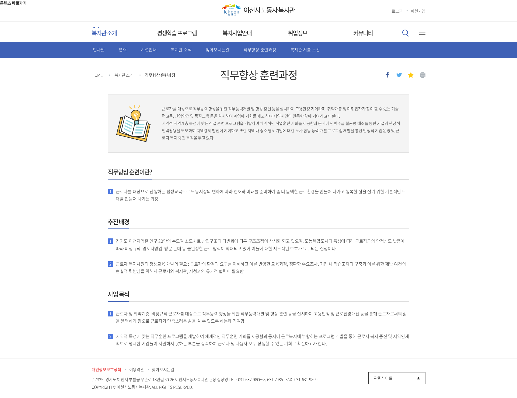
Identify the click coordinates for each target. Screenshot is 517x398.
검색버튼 (405, 33)
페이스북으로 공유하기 (387, 75)
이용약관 (136, 369)
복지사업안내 (236, 33)
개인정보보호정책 (106, 369)
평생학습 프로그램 (177, 33)
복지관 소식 (181, 49)
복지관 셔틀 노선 (305, 49)
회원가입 (418, 11)
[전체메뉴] (421, 33)
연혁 (123, 49)
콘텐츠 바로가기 (13, 3)
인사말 (99, 49)
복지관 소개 (104, 33)
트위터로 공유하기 (399, 75)
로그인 (397, 11)
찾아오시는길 (217, 49)
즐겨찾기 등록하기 (411, 75)
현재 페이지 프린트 (422, 75)
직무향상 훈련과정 (259, 49)
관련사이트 (383, 378)
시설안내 (149, 49)
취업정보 (297, 33)
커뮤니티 (363, 33)
